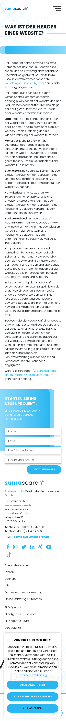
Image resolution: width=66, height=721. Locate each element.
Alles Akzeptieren (32, 685)
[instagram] (15, 547)
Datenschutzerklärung (32, 675)
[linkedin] (32, 547)
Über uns (10, 579)
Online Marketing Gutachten (23, 599)
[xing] (40, 547)
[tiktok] (9, 554)
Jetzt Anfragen (44, 469)
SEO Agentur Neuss (17, 621)
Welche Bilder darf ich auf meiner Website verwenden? (31, 373)
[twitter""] (23, 547)
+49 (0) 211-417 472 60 (30, 527)
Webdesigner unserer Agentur (24, 83)
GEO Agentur (13, 628)
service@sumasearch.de (32, 537)
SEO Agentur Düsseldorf (20, 614)
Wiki (7, 585)
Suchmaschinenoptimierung (23, 592)
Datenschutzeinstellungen (32, 696)
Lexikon (9, 572)
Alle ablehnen (32, 708)
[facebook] (7, 547)
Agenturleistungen (17, 565)
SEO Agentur (13, 607)
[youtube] (48, 547)
